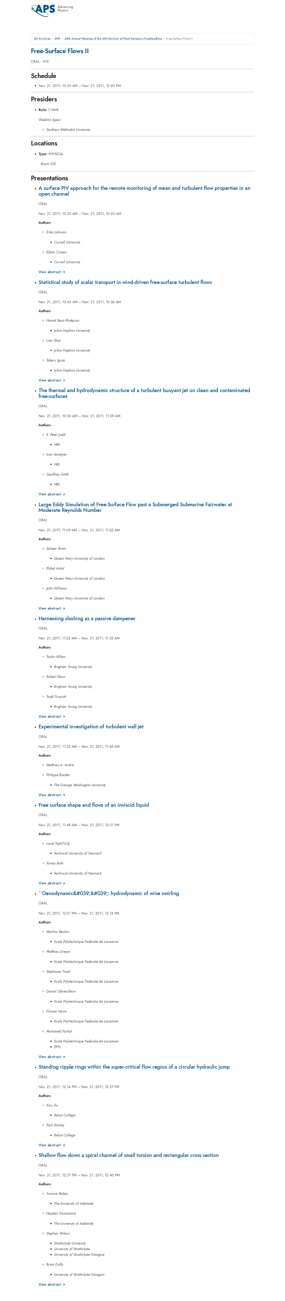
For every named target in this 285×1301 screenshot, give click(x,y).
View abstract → (52, 271)
